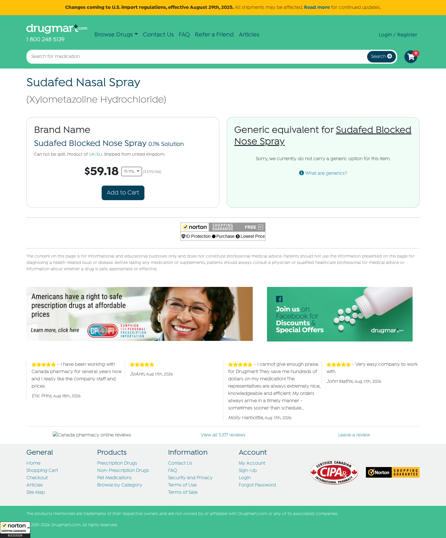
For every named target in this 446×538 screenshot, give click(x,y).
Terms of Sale (183, 492)
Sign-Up (248, 471)
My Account (252, 463)
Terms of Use (182, 485)
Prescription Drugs (117, 463)
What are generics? (325, 173)
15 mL (130, 171)
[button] (15, 530)
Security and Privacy (190, 478)
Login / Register (398, 35)
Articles (249, 35)
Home (33, 463)
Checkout (37, 478)
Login (245, 478)
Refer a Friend (214, 35)
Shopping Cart (42, 471)
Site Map (35, 492)
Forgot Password (257, 485)
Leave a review (354, 435)
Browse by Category (119, 485)
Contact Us (158, 35)
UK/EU (95, 154)
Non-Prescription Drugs (123, 471)
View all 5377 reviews (223, 435)
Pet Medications (114, 478)
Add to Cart (123, 193)
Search (379, 57)
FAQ (184, 35)
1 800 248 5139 (45, 39)
